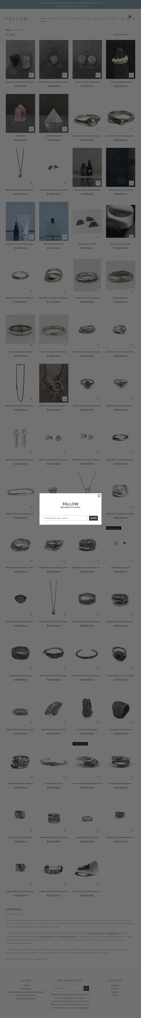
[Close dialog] (99, 495)
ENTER (93, 518)
